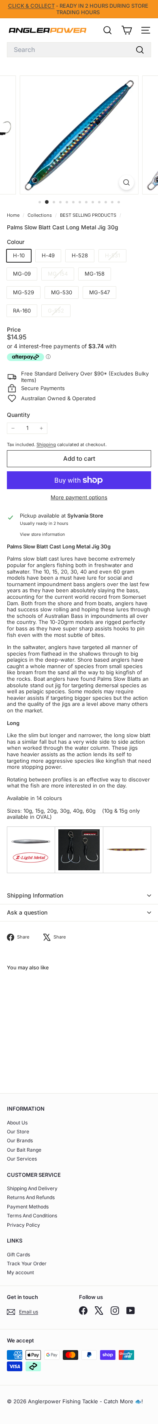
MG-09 (22, 273)
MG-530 (61, 292)
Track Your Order (27, 1263)
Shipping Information (35, 895)
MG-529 (23, 292)
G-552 (59, 312)
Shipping (46, 444)
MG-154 (61, 275)
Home (14, 215)
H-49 (48, 255)
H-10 (19, 255)
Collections (40, 215)
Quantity (18, 415)
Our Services (22, 1159)
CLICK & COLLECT (31, 5)
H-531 (115, 257)
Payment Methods (28, 1207)
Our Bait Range (24, 1150)
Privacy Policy (23, 1225)
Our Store (18, 1131)
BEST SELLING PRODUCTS (88, 215)
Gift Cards (18, 1254)
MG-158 (95, 273)
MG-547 (99, 292)
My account (20, 1272)
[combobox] (79, 49)
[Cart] (126, 30)
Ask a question (27, 912)
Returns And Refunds (31, 1197)
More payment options (79, 497)
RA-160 (22, 310)
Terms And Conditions (32, 1216)
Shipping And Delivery (32, 1188)
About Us (17, 1123)
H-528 (80, 255)
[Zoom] (126, 182)
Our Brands (20, 1140)
